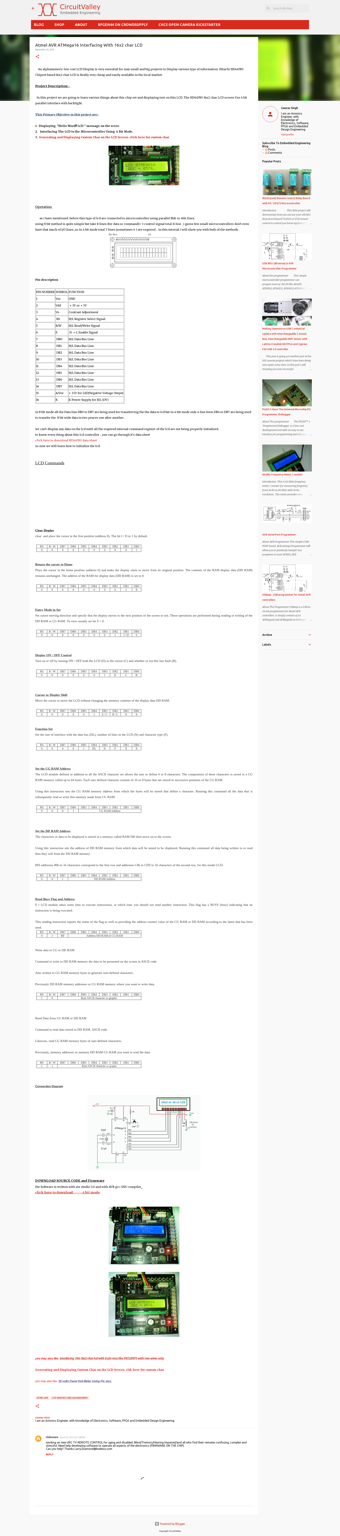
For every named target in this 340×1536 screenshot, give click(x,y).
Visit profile (287, 134)
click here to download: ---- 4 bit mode (67, 1192)
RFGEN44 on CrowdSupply (123, 25)
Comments (274, 152)
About (81, 25)
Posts (271, 149)
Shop (59, 25)
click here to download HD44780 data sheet (66, 440)
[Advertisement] (141, 497)
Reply (50, 1454)
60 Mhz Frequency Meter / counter (282, 474)
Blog (39, 25)
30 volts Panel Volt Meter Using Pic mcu (84, 1381)
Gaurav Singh (289, 108)
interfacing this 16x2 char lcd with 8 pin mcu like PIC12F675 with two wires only (112, 1358)
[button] (37, 56)
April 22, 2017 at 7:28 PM (72, 1437)
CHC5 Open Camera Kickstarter (189, 25)
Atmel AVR (42, 1398)
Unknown (52, 1437)
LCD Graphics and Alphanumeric (70, 1398)
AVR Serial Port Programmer (279, 534)
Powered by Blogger (172, 1523)
